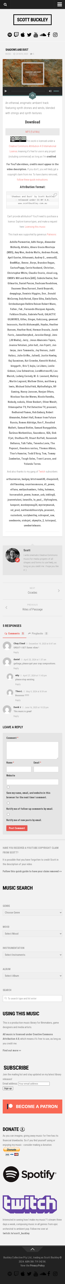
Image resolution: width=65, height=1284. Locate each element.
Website (10, 775)
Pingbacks (39, 633)
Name (10, 762)
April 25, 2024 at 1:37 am (35, 659)
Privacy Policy (37, 1265)
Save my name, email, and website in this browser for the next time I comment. (28, 795)
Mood (6, 926)
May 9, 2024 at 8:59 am (36, 691)
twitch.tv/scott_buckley (16, 1233)
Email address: (10, 1083)
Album (6, 969)
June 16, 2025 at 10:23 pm (37, 707)
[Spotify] (9, 34)
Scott (26, 550)
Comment (12, 737)
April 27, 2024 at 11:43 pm (35, 675)
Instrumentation (13, 948)
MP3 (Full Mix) (32, 131)
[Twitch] (16, 34)
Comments (15, 633)
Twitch (42, 471)
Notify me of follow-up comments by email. (29, 808)
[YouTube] (35, 34)
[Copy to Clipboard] (55, 195)
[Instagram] (55, 34)
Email (37, 762)
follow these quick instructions (32, 179)
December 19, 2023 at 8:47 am (42, 643)
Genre (6, 905)
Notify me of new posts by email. (24, 820)
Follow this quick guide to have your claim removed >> (32, 871)
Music (8, 54)
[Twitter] (29, 34)
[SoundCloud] (42, 34)
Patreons (51, 234)
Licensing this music (35, 226)
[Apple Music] (22, 34)
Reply (16, 652)
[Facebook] (48, 34)
